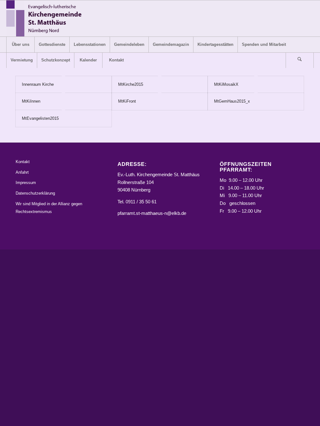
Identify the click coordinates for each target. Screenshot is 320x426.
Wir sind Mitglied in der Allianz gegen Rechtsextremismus (49, 207)
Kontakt (23, 161)
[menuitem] (20, 44)
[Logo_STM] (45, 18)
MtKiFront (127, 101)
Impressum (26, 182)
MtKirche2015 (130, 84)
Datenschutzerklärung (35, 193)
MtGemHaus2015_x (232, 101)
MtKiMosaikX (226, 84)
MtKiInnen (31, 101)
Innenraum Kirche (38, 84)
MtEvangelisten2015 (40, 118)
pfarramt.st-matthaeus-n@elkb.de (152, 213)
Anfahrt (22, 172)
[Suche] (300, 60)
